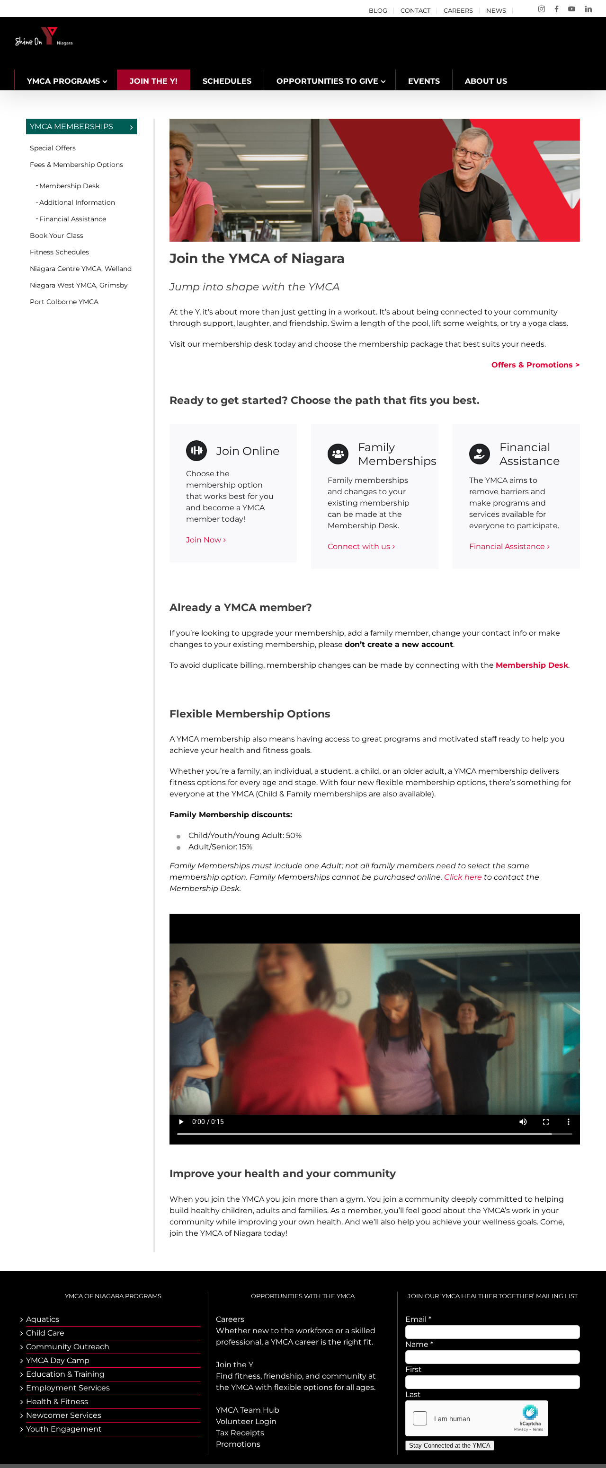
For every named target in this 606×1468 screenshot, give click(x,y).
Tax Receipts (240, 1432)
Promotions (238, 1444)
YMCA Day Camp (57, 1360)
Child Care (45, 1332)
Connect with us (359, 546)
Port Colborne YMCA (64, 301)
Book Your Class (56, 235)
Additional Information (77, 202)
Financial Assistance (507, 546)
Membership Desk (69, 186)
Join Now (203, 539)
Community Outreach (67, 1346)
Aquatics (42, 1319)
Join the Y (234, 1364)
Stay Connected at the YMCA (449, 1445)
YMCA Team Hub (247, 1410)
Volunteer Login (246, 1421)
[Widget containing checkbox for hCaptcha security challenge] (476, 1418)
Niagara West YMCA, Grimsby (79, 285)
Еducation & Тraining (65, 1374)
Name (419, 1344)
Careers (230, 1319)
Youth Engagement (64, 1428)
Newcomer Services (63, 1415)
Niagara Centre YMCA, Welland (81, 268)
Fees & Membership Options (76, 164)
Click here (463, 877)
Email (418, 1319)
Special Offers (53, 148)
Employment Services (68, 1387)
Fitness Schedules (59, 252)
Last (413, 1394)
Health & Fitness (57, 1401)
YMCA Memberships (71, 126)
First (413, 1369)
